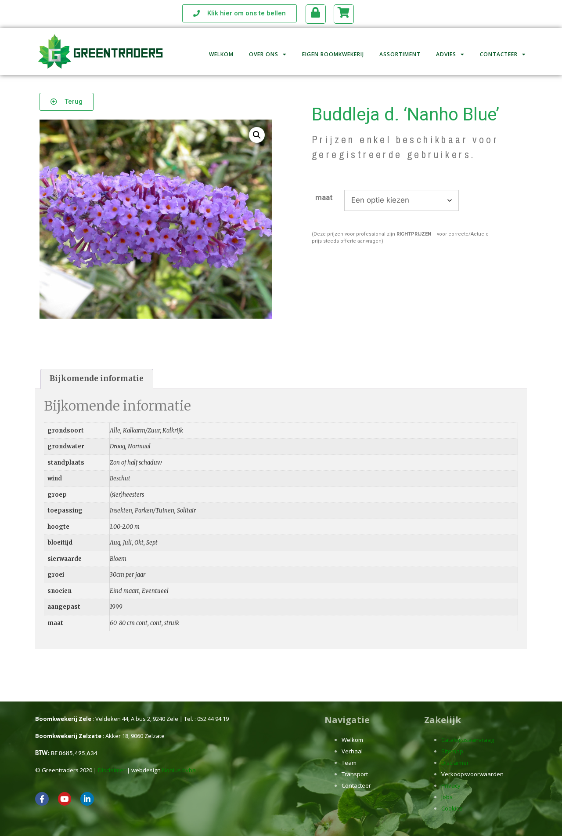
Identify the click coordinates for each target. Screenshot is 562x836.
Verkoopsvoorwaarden (472, 774)
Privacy (451, 785)
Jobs (447, 797)
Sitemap (452, 751)
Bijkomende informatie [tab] (97, 378)
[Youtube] (65, 799)
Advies (446, 54)
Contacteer (499, 54)
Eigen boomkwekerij (333, 54)
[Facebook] (42, 799)
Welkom (221, 54)
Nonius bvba (179, 770)
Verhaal (352, 751)
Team (349, 763)
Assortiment (400, 54)
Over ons (263, 54)
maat (324, 197)
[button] (257, 135)
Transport (355, 774)
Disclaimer (112, 770)
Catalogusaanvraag (467, 740)
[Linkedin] (87, 799)
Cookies (452, 808)
